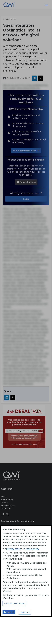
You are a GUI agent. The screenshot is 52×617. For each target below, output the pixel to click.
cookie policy (32, 548)
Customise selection (14, 603)
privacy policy (13, 548)
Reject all (25, 612)
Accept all (9, 612)
